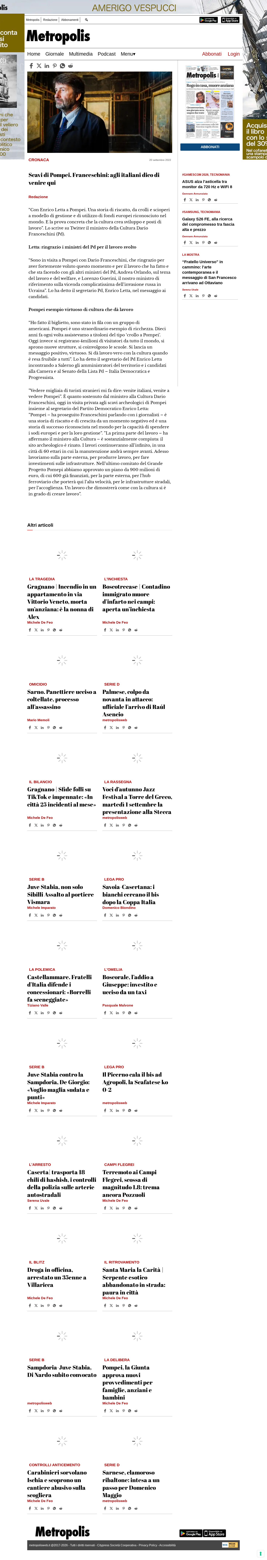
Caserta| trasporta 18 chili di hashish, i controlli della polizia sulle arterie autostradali (61, 1183)
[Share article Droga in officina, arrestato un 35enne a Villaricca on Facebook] (30, 1305)
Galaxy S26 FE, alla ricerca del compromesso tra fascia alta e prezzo (208, 224)
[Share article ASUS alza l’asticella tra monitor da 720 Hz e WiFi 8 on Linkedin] (197, 200)
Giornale (54, 54)
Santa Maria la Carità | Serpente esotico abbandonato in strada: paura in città (133, 1281)
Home (33, 54)
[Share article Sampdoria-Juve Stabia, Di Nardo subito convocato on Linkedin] (43, 1411)
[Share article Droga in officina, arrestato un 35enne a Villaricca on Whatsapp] (55, 1305)
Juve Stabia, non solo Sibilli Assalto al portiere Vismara (60, 894)
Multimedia (81, 54)
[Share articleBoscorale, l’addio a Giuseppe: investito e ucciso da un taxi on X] (112, 1013)
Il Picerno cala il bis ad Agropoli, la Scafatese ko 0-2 (135, 1081)
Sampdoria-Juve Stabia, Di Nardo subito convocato (61, 1371)
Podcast (107, 54)
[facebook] (31, 65)
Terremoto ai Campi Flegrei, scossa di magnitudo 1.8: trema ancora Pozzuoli (131, 1183)
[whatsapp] (62, 65)
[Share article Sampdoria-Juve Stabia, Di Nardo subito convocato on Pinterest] (49, 1411)
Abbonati (212, 54)
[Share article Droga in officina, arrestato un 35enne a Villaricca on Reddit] (61, 1305)
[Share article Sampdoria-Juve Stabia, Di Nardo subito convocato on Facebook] (30, 1411)
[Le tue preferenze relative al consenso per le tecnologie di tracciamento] (260, 1553)
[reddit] (70, 65)
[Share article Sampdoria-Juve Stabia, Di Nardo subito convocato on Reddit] (61, 1411)
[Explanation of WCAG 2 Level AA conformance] (230, 1546)
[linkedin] (46, 65)
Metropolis (32, 19)
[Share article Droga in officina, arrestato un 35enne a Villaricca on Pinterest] (49, 1305)
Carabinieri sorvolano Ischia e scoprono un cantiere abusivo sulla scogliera (57, 1483)
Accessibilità (167, 1545)
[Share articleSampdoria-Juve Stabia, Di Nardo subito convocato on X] (36, 1411)
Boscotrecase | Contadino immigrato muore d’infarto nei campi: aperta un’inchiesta (136, 597)
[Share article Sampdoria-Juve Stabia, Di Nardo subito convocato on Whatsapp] (55, 1411)
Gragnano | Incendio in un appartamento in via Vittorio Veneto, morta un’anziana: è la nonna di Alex (61, 601)
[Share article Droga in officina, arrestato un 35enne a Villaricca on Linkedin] (43, 1305)
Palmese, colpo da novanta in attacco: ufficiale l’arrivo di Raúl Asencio (133, 703)
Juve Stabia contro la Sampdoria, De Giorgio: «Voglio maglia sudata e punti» (58, 1085)
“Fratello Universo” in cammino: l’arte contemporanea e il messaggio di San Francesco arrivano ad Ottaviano (209, 272)
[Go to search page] (86, 19)
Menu (127, 54)
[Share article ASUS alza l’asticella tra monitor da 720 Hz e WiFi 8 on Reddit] (216, 200)
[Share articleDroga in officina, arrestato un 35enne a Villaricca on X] (36, 1305)
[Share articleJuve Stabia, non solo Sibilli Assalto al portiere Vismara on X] (36, 915)
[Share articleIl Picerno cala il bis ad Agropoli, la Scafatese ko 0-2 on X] (112, 1110)
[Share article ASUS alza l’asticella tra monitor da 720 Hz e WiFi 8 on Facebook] (185, 200)
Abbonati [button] (210, 147)
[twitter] (39, 65)
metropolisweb (114, 720)
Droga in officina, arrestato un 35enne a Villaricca (56, 1277)
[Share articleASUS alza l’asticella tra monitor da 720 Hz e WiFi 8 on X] (191, 200)
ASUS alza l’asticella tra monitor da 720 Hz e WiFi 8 (207, 184)
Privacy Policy (148, 1545)
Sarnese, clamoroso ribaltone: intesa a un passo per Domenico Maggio (131, 1483)
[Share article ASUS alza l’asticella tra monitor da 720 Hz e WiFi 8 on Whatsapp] (210, 200)
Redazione (50, 19)
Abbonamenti (69, 19)
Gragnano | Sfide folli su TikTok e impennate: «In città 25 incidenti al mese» (61, 796)
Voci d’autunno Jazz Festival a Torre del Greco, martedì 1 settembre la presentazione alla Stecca (137, 800)
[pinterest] (54, 65)
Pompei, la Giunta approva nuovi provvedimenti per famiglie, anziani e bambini (127, 1382)
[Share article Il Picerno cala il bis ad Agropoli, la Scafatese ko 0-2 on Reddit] (136, 1110)
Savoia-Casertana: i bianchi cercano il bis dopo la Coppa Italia (130, 894)
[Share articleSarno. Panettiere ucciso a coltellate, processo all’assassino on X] (36, 727)
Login (234, 54)
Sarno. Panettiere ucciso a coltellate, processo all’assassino (61, 699)
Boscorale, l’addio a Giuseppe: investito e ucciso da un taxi (129, 984)
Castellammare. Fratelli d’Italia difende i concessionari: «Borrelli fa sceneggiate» (59, 988)
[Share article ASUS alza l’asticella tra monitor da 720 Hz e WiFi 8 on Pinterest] (204, 200)
